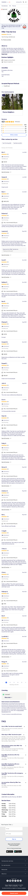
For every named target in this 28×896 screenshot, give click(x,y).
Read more (4, 54)
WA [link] (10, 5)
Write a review (14, 135)
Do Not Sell (15, 886)
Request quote (14, 893)
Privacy (6, 886)
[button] (12, 105)
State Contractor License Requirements (11, 701)
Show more (8, 697)
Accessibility (20, 886)
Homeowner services (7, 861)
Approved (4, 9)
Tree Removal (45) (17, 143)
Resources (4, 869)
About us (4, 873)
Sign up (14, 839)
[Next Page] (25, 682)
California (10, 886)
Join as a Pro (19, 2)
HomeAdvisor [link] (5, 5)
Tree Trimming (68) (6, 143)
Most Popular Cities (6, 824)
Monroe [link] (14, 5)
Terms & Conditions (22, 888)
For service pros (6, 865)
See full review (5, 172)
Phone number (7, 39)
